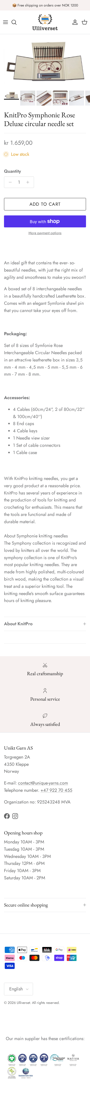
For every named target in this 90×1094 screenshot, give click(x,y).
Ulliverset (23, 1002)
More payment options (45, 233)
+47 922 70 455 (56, 790)
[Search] (16, 22)
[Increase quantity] (29, 182)
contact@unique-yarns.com (43, 783)
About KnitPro (18, 624)
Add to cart (45, 204)
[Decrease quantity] (9, 182)
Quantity (12, 171)
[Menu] (5, 22)
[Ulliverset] (45, 22)
